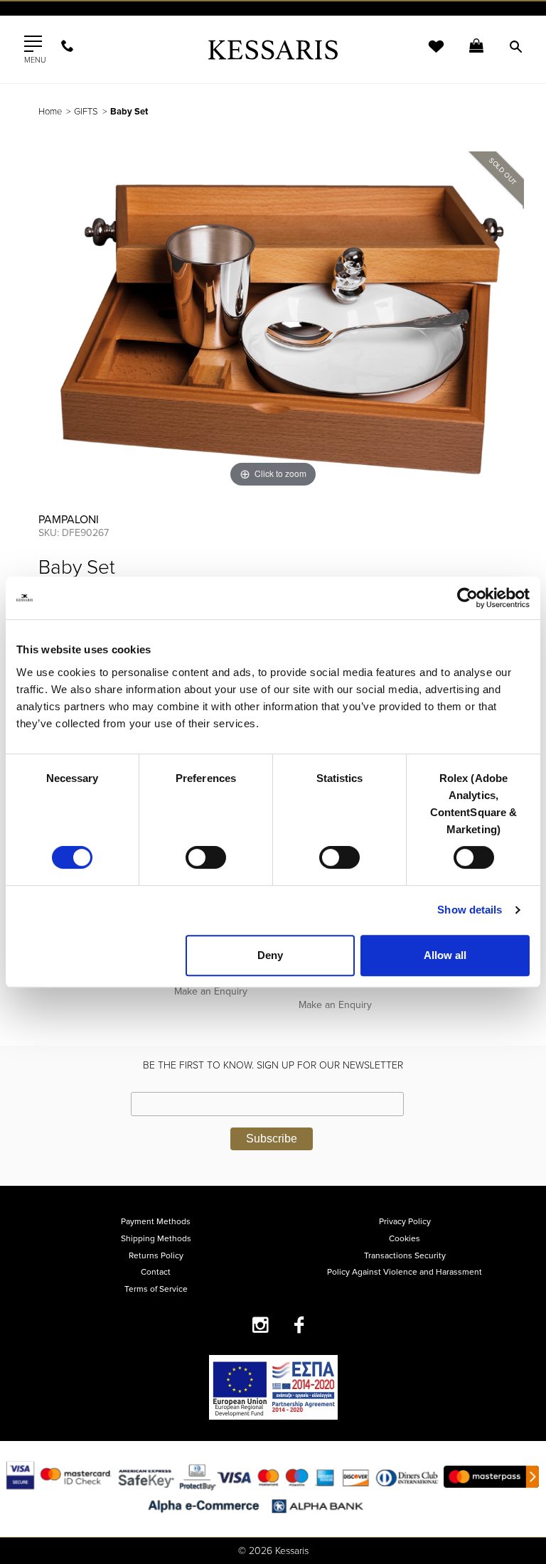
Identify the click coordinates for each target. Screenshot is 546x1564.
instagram (260, 1325)
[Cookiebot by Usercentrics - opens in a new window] (467, 598)
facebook (300, 1325)
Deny (270, 955)
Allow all (445, 955)
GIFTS (86, 111)
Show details (469, 910)
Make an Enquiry (210, 991)
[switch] (206, 857)
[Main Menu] (33, 44)
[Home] (273, 49)
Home (50, 111)
